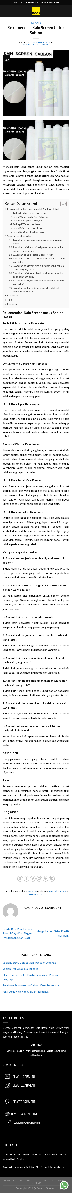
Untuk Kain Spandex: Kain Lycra (28, 232)
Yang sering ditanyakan (19, 236)
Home (7, 1180)
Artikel (62, 1180)
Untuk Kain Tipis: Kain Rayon (27, 220)
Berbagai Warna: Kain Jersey (27, 224)
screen (32, 894)
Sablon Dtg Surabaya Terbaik (20, 968)
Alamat (36, 1183)
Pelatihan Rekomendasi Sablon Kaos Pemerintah (31, 985)
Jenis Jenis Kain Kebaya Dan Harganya (26, 991)
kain (51, 890)
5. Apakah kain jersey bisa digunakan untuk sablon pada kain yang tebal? (38, 267)
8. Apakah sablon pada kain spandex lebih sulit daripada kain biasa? (36, 290)
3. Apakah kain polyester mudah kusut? (33, 254)
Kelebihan (12, 295)
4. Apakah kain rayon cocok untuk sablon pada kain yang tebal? (39, 260)
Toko (52, 1180)
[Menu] (5, 11)
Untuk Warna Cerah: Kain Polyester (30, 216)
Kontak (18, 1180)
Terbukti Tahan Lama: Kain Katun (29, 213)
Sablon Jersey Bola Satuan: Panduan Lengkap (29, 962)
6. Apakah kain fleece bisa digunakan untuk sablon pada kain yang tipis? (38, 275)
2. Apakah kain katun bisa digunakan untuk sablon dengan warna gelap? (38, 249)
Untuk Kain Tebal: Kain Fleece (27, 228)
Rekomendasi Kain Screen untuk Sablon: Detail (33, 209)
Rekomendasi (60, 890)
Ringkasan (12, 303)
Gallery (42, 1180)
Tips (9, 299)
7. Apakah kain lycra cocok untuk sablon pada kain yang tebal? (38, 282)
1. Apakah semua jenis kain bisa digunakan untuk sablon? (37, 241)
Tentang (30, 1180)
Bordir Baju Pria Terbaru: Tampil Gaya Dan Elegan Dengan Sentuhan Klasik (18, 933)
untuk (39, 894)
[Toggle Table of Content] (62, 204)
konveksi (36, 23)
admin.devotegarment (36, 45)
